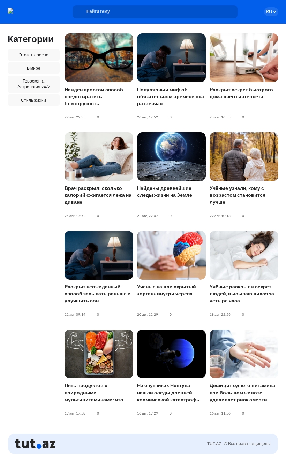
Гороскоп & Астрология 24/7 (33, 84)
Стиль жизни (33, 100)
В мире (33, 68)
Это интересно (33, 55)
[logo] (27, 11)
